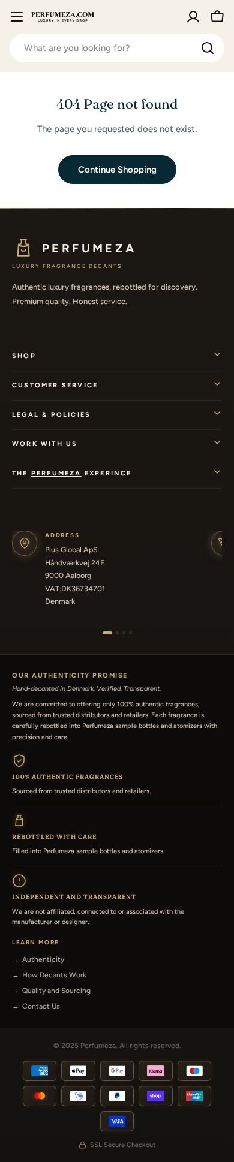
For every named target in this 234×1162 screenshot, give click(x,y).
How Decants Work (54, 975)
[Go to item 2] (117, 632)
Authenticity (43, 959)
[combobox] (117, 48)
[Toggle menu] (17, 17)
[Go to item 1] (107, 632)
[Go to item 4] (130, 632)
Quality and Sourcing (56, 990)
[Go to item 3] (123, 632)
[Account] (193, 17)
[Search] (207, 48)
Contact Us (41, 1006)
